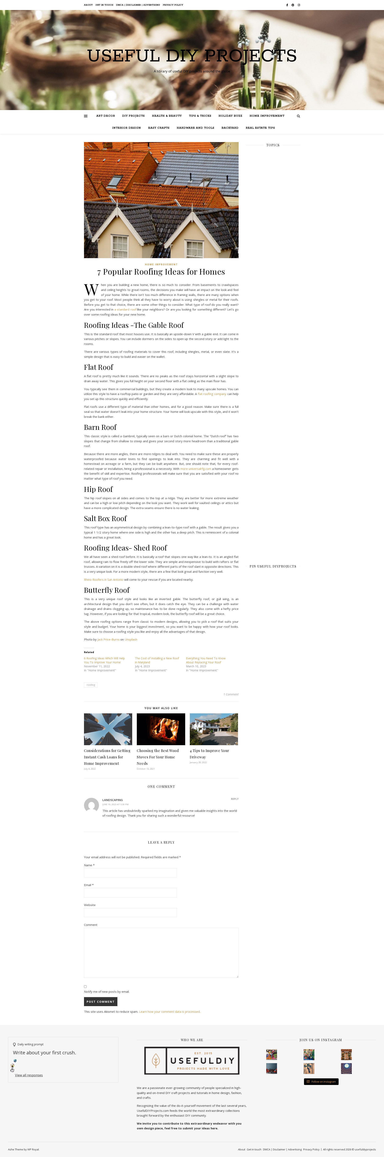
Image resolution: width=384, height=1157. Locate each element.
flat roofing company (212, 394)
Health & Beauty (167, 116)
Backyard (230, 128)
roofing (91, 685)
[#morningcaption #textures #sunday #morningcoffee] (309, 1068)
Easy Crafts (159, 128)
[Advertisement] (273, 288)
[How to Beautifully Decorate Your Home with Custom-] (271, 1054)
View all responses (29, 1075)
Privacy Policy (173, 5)
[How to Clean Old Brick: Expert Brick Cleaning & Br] (346, 1054)
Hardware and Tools (195, 128)
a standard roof (125, 309)
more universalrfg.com (195, 469)
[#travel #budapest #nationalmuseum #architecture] (346, 1068)
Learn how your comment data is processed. (169, 1012)
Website (90, 905)
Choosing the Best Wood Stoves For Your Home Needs (158, 757)
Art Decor (105, 116)
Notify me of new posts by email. (106, 992)
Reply (235, 799)
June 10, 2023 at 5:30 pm (115, 804)
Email (89, 885)
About (88, 5)
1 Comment (231, 694)
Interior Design (126, 128)
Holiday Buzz (230, 116)
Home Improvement (267, 116)
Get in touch (104, 5)
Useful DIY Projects (192, 56)
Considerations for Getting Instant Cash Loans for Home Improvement (107, 757)
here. (214, 1128)
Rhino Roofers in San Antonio (103, 579)
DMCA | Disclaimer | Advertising (138, 5)
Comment (90, 925)
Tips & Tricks (200, 116)
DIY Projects (133, 116)
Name (89, 865)
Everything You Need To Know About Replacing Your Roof (206, 660)
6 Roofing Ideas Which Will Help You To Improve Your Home (104, 660)
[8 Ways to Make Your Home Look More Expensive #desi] (271, 1068)
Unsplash (131, 639)
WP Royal (33, 1149)
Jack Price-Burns (108, 639)
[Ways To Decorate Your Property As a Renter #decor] (309, 1054)
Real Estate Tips (260, 128)
